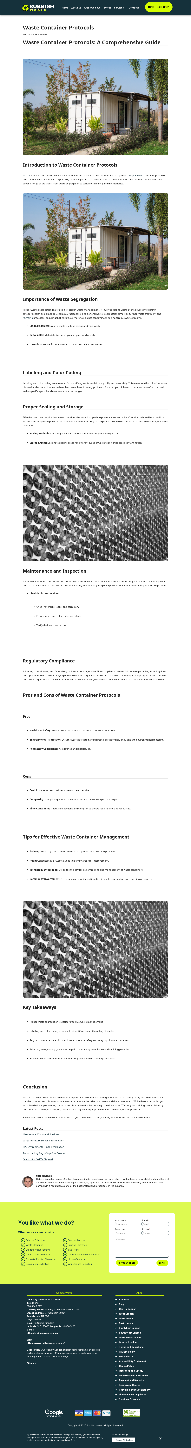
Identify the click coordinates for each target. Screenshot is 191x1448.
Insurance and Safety (131, 1370)
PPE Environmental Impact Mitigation (43, 1146)
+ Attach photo (127, 1262)
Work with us (126, 1356)
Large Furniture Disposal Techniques (43, 1140)
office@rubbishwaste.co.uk (42, 1333)
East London (126, 1323)
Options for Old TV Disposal (38, 1159)
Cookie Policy (126, 1366)
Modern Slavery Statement (134, 1375)
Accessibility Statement (132, 1361)
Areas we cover (93, 7)
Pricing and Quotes (129, 1385)
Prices (107, 7)
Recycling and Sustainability (135, 1389)
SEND (162, 1263)
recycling (28, 317)
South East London (129, 1328)
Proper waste (136, 175)
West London (126, 1313)
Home (65, 7)
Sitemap (31, 1363)
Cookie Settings (120, 1434)
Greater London (128, 1342)
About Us (76, 7)
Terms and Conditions (131, 1347)
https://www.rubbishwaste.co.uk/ (46, 1343)
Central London (127, 1309)
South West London (130, 1332)
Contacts (134, 7)
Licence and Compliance (132, 1394)
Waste (26, 175)
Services (119, 7)
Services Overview (129, 1399)
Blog (121, 1304)
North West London (130, 1337)
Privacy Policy (127, 1351)
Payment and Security (131, 1380)
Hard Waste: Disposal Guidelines (41, 1134)
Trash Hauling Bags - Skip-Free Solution (44, 1153)
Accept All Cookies (124, 1440)
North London (126, 1318)
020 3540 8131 (159, 7)
